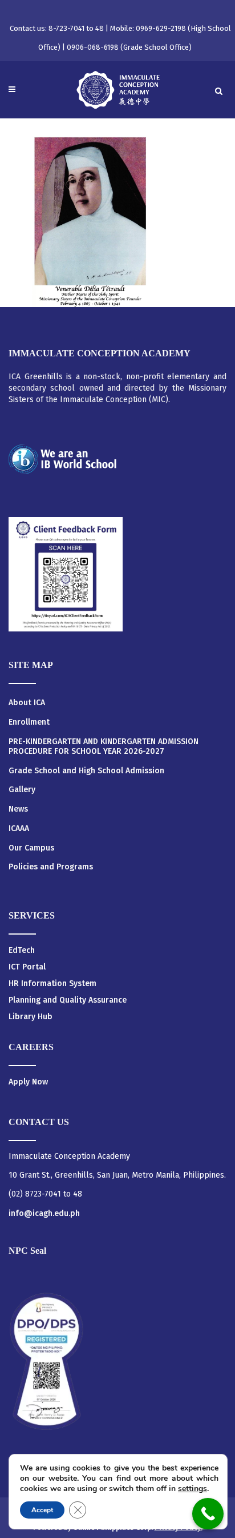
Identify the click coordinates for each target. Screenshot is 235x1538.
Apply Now (28, 1082)
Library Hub (30, 1017)
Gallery (22, 789)
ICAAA (19, 828)
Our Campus (31, 848)
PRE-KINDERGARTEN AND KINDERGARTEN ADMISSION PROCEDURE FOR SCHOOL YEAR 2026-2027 (103, 746)
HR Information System (52, 983)
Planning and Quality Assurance (68, 1000)
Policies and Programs (51, 867)
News (18, 809)
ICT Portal (27, 967)
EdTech (22, 950)
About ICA (27, 703)
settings (192, 1489)
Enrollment (29, 722)
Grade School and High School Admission (86, 771)
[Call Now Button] (208, 1513)
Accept (42, 1510)
